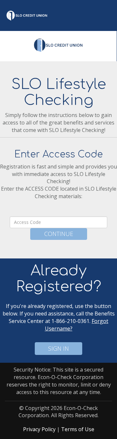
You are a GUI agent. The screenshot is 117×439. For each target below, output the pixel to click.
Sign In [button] (58, 348)
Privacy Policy (39, 429)
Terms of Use (77, 429)
